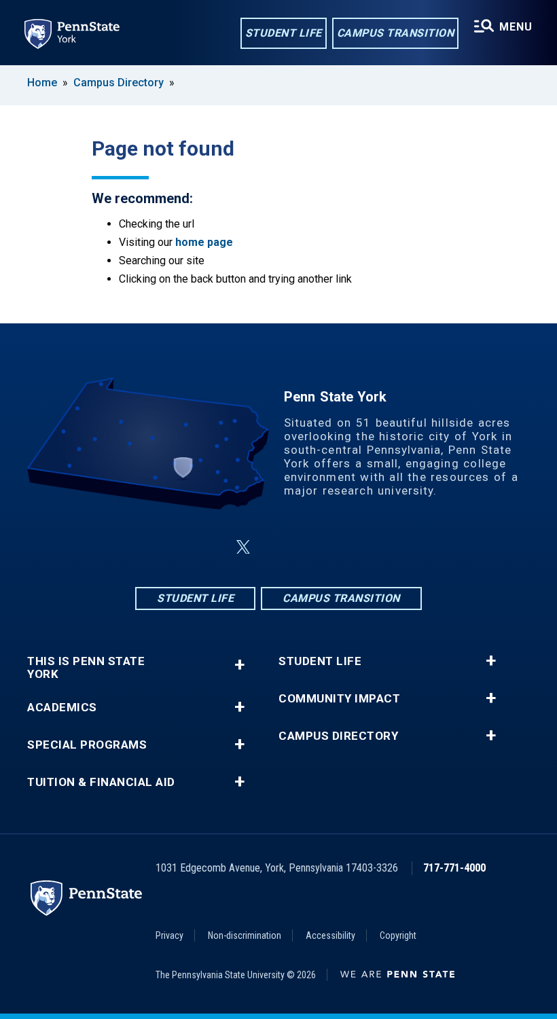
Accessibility (330, 935)
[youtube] (346, 547)
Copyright (398, 935)
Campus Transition (395, 32)
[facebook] (210, 547)
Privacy (169, 935)
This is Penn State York (86, 668)
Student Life (283, 32)
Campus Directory (118, 82)
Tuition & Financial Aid (101, 782)
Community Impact (339, 698)
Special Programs (87, 744)
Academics (62, 707)
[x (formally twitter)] (243, 547)
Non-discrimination (244, 935)
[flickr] (311, 547)
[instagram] (275, 547)
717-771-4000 (454, 867)
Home (42, 82)
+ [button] (239, 665)
